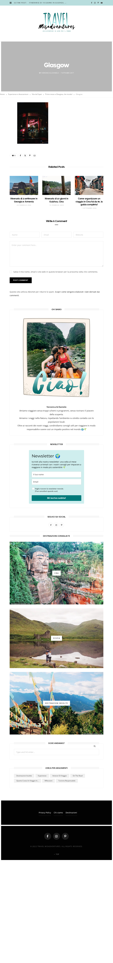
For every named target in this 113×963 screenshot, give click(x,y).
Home (2, 94)
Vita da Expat (37, 94)
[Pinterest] (8, 127)
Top (57, 854)
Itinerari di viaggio (60, 776)
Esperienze (42, 776)
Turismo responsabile (66, 781)
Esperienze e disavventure (18, 94)
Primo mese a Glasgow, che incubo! (58, 94)
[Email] (8, 134)
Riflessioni (48, 781)
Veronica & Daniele (50, 73)
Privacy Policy (45, 812)
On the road (78, 776)
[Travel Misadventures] (56, 22)
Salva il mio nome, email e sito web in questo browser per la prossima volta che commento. (55, 271)
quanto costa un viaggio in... (27, 781)
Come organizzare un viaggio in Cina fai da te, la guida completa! (89, 201)
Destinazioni (71, 812)
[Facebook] (8, 113)
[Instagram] (56, 836)
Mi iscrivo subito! (56, 498)
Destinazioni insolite (24, 776)
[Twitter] (8, 120)
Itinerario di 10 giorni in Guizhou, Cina (48, 3)
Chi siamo (58, 812)
